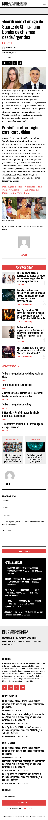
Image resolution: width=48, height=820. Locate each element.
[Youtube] (22, 687)
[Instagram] (10, 687)
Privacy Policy (27, 808)
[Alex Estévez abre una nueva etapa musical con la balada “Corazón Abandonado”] (8, 352)
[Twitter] (9, 63)
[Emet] (4, 48)
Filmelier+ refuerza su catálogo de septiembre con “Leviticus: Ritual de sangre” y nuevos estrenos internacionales (31, 296)
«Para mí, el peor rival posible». (17, 384)
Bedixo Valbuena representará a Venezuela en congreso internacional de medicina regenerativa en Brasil (31, 333)
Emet (16, 48)
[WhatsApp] (20, 63)
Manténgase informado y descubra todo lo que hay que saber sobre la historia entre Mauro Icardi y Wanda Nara (22, 189)
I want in (22, 803)
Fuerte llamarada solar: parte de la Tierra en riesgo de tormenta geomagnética (35, 458)
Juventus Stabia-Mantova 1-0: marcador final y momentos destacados (22, 394)
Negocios (21, 284)
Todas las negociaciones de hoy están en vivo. (22, 375)
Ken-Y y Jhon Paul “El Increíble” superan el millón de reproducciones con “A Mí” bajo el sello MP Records (31, 314)
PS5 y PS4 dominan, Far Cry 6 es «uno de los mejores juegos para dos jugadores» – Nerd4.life (12, 458)
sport (5, 380)
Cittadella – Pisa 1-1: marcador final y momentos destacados (20, 414)
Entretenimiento (24, 304)
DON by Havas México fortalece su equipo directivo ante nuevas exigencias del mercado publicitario (31, 277)
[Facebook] (4, 63)
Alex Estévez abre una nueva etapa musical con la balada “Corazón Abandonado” (31, 350)
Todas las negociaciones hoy (16, 404)
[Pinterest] (15, 63)
